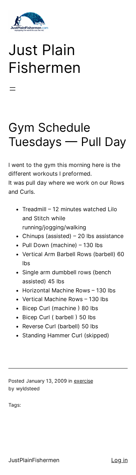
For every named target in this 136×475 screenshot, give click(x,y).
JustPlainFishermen (33, 460)
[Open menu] (12, 89)
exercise (83, 381)
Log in (119, 460)
